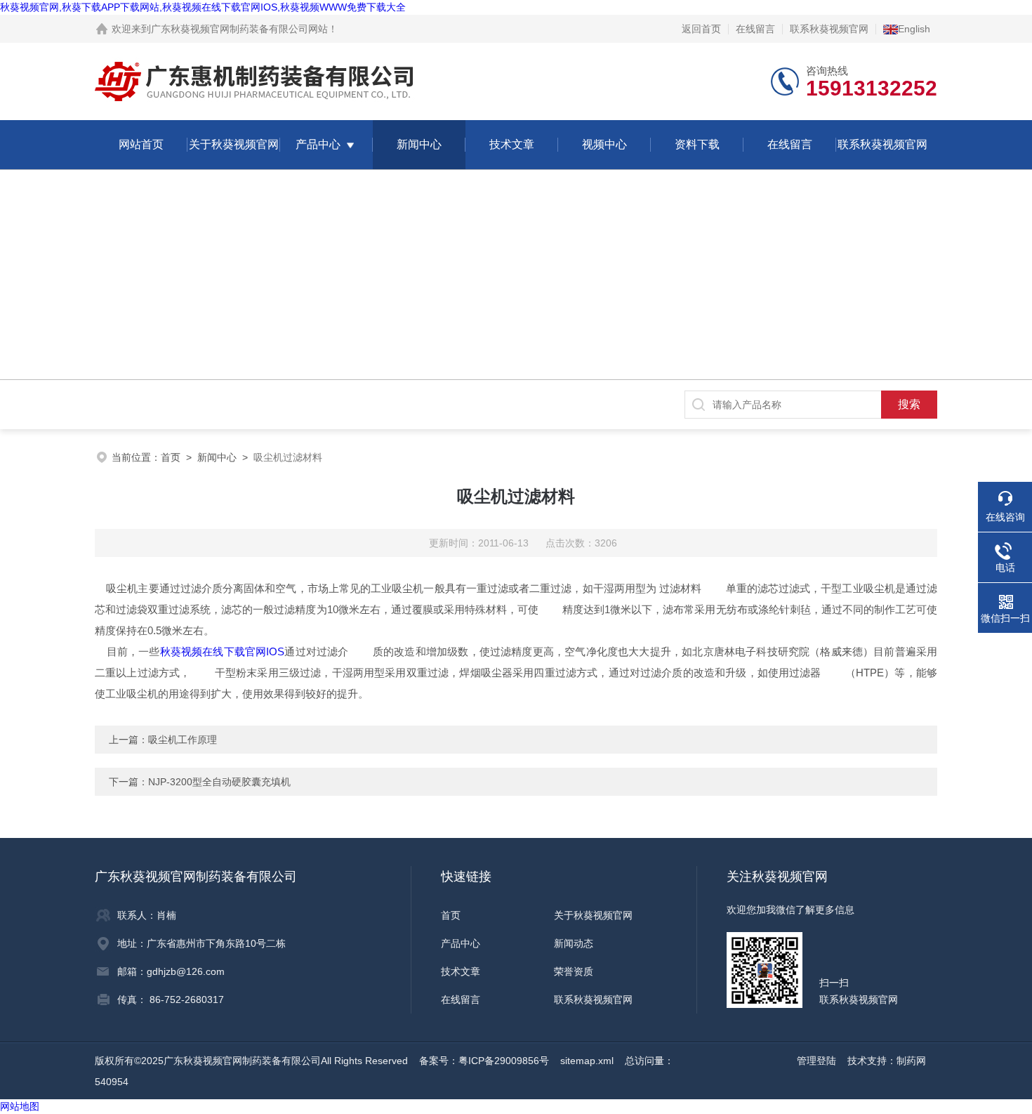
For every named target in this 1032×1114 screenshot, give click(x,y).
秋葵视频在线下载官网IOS (222, 651)
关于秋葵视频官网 (234, 144)
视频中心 (604, 144)
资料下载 (697, 144)
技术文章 (511, 144)
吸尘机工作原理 (182, 739)
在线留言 (755, 28)
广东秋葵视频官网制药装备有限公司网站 (239, 28)
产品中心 (318, 144)
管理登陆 (816, 1060)
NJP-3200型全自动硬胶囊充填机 (219, 781)
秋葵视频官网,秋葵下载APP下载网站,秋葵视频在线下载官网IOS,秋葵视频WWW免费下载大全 (203, 7)
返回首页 (701, 28)
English (914, 28)
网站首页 (141, 144)
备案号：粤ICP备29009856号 (484, 1060)
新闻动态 (573, 943)
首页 (170, 457)
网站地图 (19, 1106)
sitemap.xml (587, 1060)
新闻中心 (419, 144)
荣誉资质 (573, 971)
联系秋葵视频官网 (829, 28)
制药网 (911, 1060)
